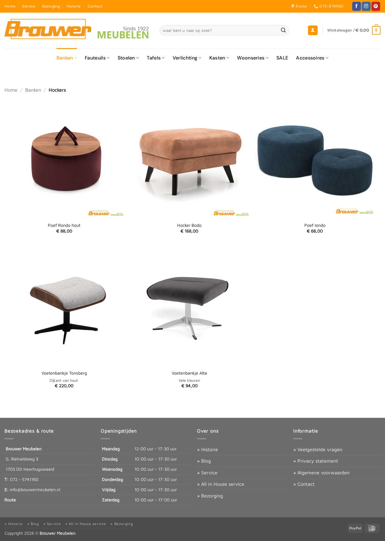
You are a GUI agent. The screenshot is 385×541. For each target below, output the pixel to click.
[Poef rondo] (314, 157)
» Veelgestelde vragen (317, 449)
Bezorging (51, 6)
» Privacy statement (315, 460)
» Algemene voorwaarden (321, 472)
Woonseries (250, 58)
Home (10, 6)
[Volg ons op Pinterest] (375, 6)
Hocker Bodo (189, 225)
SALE (282, 58)
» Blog (204, 460)
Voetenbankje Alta (189, 372)
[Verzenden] (283, 30)
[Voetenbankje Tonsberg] (64, 304)
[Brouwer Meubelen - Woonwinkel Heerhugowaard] (77, 30)
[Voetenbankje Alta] (189, 304)
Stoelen (126, 58)
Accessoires (310, 58)
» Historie (207, 449)
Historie (73, 6)
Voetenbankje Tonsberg (64, 372)
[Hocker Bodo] (189, 157)
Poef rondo (314, 225)
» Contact (304, 484)
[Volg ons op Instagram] (366, 6)
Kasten (217, 58)
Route (10, 499)
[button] (313, 30)
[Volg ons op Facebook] (356, 6)
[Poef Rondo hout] (64, 157)
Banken (65, 58)
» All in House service (220, 484)
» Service (207, 472)
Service (28, 6)
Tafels (154, 58)
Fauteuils (95, 58)
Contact (95, 6)
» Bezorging (210, 495)
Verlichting (185, 58)
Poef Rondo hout (64, 225)
